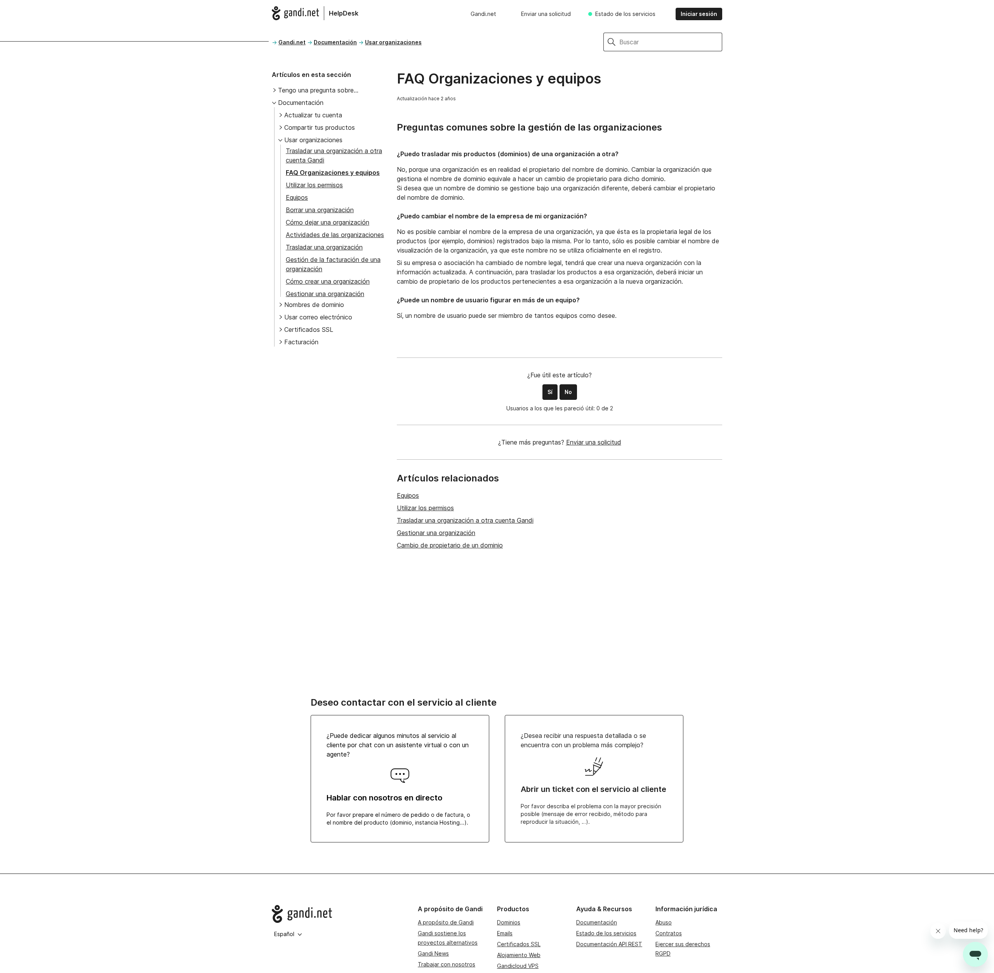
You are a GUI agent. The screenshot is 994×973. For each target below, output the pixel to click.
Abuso (663, 922)
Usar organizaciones (393, 42)
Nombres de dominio (314, 305)
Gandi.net (483, 13)
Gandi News (433, 953)
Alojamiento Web (518, 955)
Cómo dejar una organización (327, 222)
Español (284, 934)
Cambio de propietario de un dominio (450, 545)
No (568, 392)
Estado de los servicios (625, 13)
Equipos (297, 197)
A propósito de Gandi (446, 922)
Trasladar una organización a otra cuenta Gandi (465, 520)
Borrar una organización (320, 210)
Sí (550, 392)
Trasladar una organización (324, 247)
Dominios (508, 922)
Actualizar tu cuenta (313, 115)
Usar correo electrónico (318, 317)
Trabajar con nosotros (446, 964)
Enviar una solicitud (546, 13)
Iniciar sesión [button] (699, 13)
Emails (505, 933)
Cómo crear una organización (328, 281)
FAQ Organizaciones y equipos (333, 172)
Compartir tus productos (319, 127)
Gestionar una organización (325, 294)
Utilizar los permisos (314, 185)
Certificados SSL (308, 329)
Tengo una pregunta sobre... (318, 90)
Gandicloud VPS (518, 966)
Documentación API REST (609, 944)
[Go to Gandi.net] (338, 914)
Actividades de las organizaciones (335, 235)
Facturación (301, 342)
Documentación (335, 42)
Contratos (668, 933)
